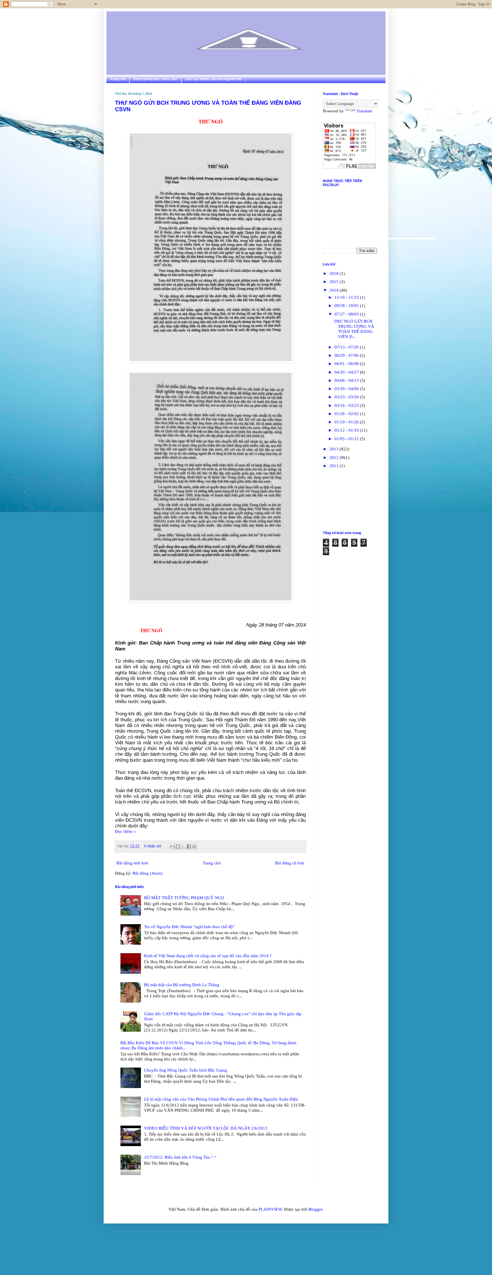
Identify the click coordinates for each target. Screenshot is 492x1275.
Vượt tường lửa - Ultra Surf (155, 79)
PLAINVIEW (270, 1209)
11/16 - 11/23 (347, 297)
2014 (334, 290)
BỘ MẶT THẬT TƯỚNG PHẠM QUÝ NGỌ (184, 897)
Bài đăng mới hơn (132, 863)
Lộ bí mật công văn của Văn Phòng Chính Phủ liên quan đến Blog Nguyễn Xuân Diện (221, 1099)
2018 (334, 273)
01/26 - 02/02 (347, 413)
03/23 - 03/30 (347, 397)
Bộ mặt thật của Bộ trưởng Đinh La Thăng (181, 984)
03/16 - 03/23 (347, 405)
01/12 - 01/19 (347, 430)
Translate (364, 111)
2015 (334, 281)
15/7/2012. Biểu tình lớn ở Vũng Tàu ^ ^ (180, 1157)
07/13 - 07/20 (347, 347)
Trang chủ (118, 79)
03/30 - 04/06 (347, 388)
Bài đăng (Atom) (148, 873)
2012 (334, 457)
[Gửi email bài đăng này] (172, 846)
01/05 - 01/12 (347, 438)
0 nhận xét (152, 846)
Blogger (315, 1209)
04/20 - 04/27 (347, 372)
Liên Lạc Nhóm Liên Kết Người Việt (213, 79)
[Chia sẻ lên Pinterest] (194, 846)
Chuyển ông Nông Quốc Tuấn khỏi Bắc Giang (185, 1070)
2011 (334, 466)
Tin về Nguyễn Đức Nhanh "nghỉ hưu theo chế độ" (189, 926)
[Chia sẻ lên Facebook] (189, 846)
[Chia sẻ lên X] (183, 846)
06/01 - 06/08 (347, 363)
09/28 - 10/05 (347, 305)
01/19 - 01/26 (347, 422)
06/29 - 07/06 (347, 355)
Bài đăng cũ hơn (289, 863)
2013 (334, 449)
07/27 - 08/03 (347, 314)
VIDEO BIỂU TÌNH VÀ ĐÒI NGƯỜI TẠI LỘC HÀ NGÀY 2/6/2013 (205, 1128)
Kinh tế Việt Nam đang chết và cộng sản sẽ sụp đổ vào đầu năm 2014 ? (208, 955)
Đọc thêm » (125, 831)
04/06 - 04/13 (347, 380)
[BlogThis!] (178, 846)
